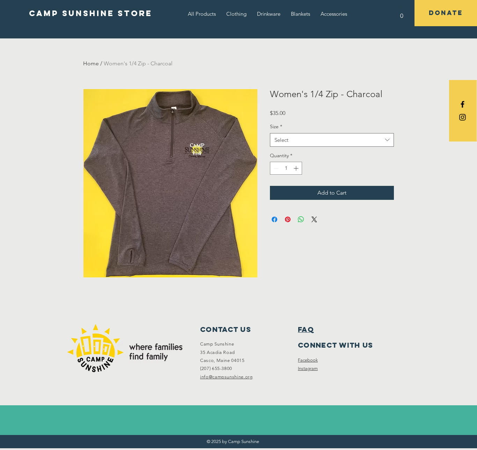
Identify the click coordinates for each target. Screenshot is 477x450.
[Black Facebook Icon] (462, 104)
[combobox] (332, 140)
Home (91, 63)
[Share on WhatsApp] (301, 219)
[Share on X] (314, 219)
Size (276, 126)
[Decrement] (275, 168)
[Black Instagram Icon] (462, 117)
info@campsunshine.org (226, 376)
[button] (236, 13)
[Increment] (296, 168)
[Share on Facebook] (274, 219)
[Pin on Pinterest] (288, 219)
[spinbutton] (286, 168)
